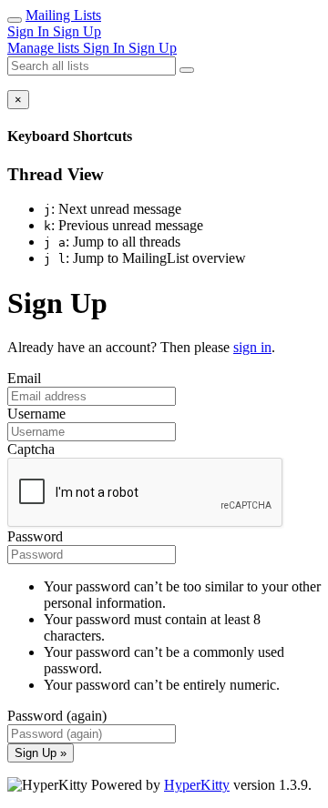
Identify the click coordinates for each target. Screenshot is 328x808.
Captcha (31, 449)
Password (35, 536)
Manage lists (45, 48)
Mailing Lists (63, 15)
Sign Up (77, 31)
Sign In (30, 31)
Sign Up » (41, 753)
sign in (252, 347)
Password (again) (57, 715)
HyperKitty (197, 785)
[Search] (186, 70)
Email (24, 378)
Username (36, 413)
